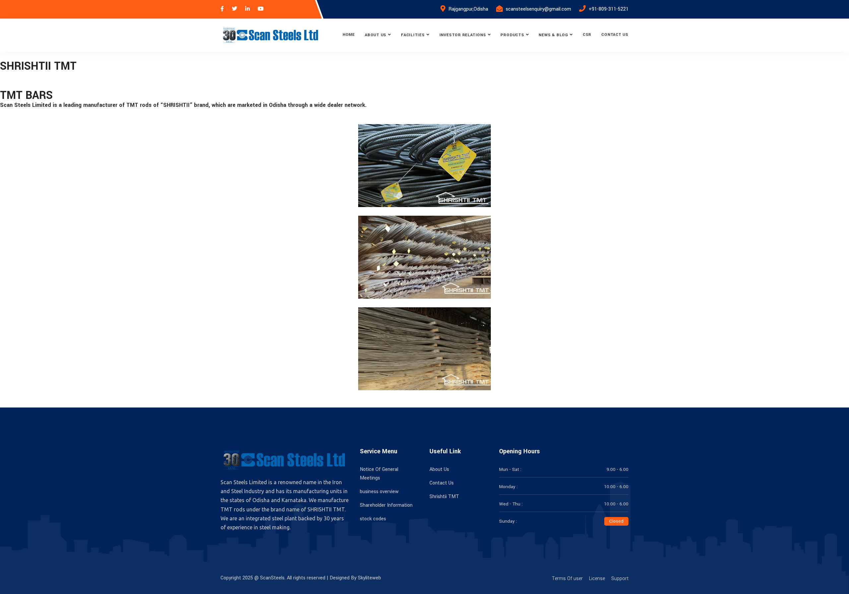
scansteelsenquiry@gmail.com (538, 9)
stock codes (373, 518)
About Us (375, 35)
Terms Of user (567, 578)
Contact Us (614, 34)
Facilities (413, 35)
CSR (587, 34)
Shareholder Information (386, 505)
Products (512, 35)
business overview (379, 491)
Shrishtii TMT (444, 496)
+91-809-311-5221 (608, 9)
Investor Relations (462, 35)
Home (349, 34)
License (597, 578)
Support (619, 578)
